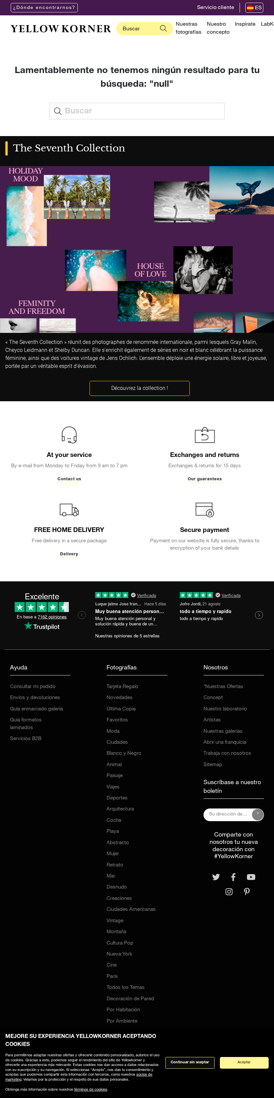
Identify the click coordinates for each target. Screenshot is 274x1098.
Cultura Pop (120, 943)
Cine (112, 965)
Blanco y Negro (124, 753)
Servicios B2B (25, 738)
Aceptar (244, 1062)
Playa (113, 831)
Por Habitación (123, 1010)
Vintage (115, 921)
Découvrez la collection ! (139, 388)
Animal (114, 764)
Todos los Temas (126, 987)
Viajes (113, 787)
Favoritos (117, 720)
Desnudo (117, 887)
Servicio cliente (215, 8)
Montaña (116, 932)
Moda (113, 731)
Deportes (117, 798)
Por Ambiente (122, 1021)
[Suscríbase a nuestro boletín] (258, 814)
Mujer (113, 854)
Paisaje (115, 775)
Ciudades (117, 742)
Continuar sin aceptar (190, 1062)
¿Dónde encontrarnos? (44, 8)
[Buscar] (163, 29)
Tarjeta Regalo (122, 686)
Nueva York (119, 954)
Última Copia (121, 709)
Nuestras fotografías (188, 28)
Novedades (120, 697)
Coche (114, 820)
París (112, 976)
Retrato (115, 865)
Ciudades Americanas (131, 909)
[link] (61, 29)
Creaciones (119, 898)
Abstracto (118, 843)
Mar (111, 876)
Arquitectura (120, 809)
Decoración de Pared (130, 999)
